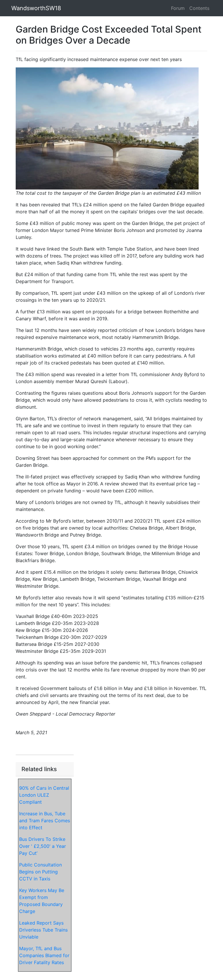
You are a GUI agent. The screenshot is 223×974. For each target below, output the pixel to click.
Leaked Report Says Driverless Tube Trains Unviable (43, 930)
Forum (178, 8)
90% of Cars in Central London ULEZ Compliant (44, 795)
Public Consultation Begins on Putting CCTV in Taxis (40, 872)
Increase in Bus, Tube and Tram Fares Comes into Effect (44, 820)
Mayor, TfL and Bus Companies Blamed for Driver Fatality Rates (44, 955)
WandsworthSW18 (36, 8)
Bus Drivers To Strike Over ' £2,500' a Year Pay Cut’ (42, 846)
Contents (199, 8)
